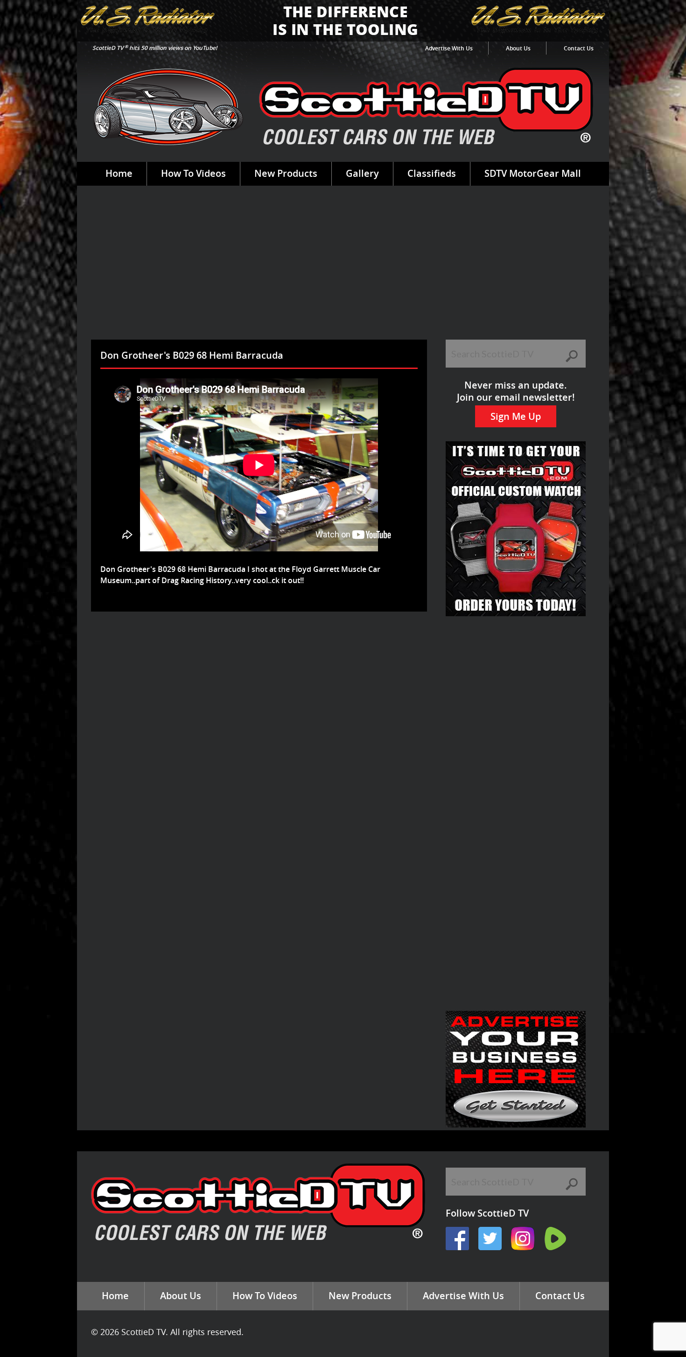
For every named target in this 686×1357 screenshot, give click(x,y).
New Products (285, 173)
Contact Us (579, 48)
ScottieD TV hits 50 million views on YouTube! (154, 48)
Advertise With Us (449, 48)
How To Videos (193, 173)
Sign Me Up (515, 416)
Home (119, 173)
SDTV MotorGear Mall (532, 173)
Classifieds (431, 173)
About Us (518, 48)
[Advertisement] (343, 269)
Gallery (362, 173)
